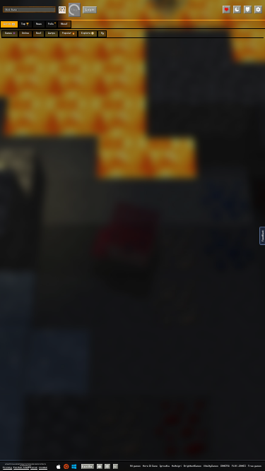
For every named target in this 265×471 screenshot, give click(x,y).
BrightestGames (192, 466)
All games (135, 466)
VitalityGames (211, 466)
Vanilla (87, 466)
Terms (33, 467)
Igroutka (165, 466)
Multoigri (177, 466)
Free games (254, 466)
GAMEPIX (225, 466)
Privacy (7, 467)
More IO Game (150, 466)
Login (90, 9)
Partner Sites (21, 467)
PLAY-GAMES (239, 466)
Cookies (43, 467)
